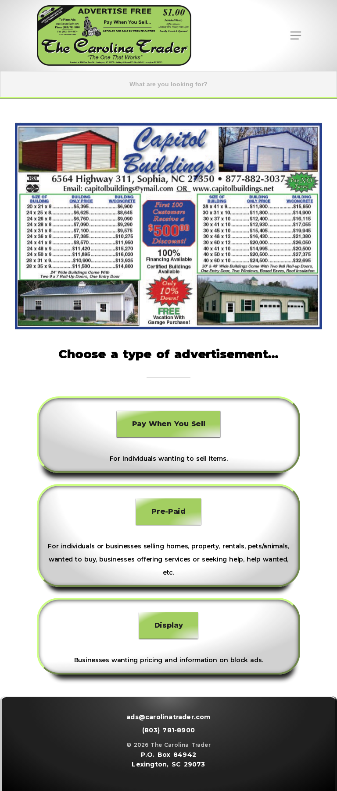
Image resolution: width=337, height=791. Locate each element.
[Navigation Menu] (295, 35)
